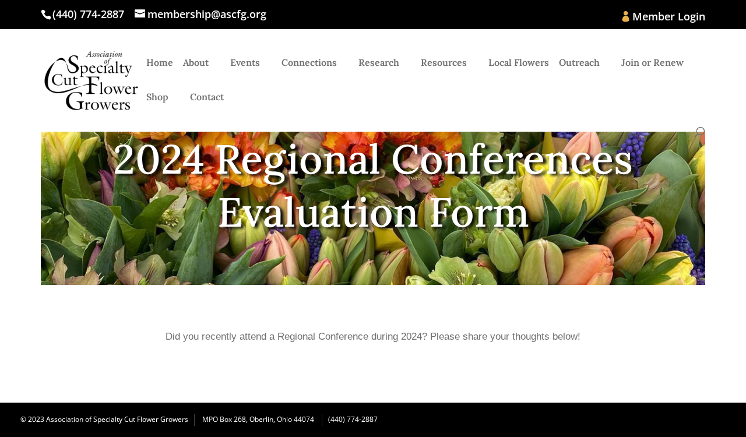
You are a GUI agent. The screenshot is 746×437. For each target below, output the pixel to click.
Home (159, 63)
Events (245, 63)
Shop (157, 98)
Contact (207, 98)
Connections (309, 63)
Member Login (668, 17)
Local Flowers (518, 63)
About (196, 63)
